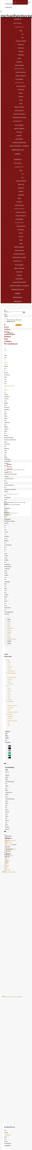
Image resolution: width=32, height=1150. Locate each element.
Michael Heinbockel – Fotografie (19, 145)
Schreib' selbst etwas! (12, 474)
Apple (20, 30)
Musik (21, 100)
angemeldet (7, 1135)
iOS (22, 34)
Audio (21, 103)
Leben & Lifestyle (21, 72)
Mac (22, 37)
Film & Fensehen (21, 86)
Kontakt (19, 135)
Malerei (21, 96)
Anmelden (9, 466)
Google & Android (21, 40)
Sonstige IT (21, 47)
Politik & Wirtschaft (19, 113)
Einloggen (19, 131)
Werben (17, 153)
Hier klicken (15, 494)
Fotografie (21, 89)
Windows (20, 51)
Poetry (21, 93)
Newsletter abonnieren (19, 142)
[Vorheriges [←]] (3, 521)
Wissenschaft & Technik (19, 117)
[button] (9, 746)
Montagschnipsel (19, 106)
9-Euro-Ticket (6, 362)
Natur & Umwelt (19, 110)
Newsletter (9, 855)
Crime (19, 58)
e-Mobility (19, 61)
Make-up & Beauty (21, 75)
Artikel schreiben (19, 128)
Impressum (9, 7)
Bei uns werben (19, 125)
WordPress (21, 54)
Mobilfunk (21, 44)
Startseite (17, 19)
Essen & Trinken (19, 65)
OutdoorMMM (19, 79)
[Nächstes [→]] (5, 521)
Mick (7, 772)
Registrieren (19, 138)
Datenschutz (9, 3)
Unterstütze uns (18, 149)
